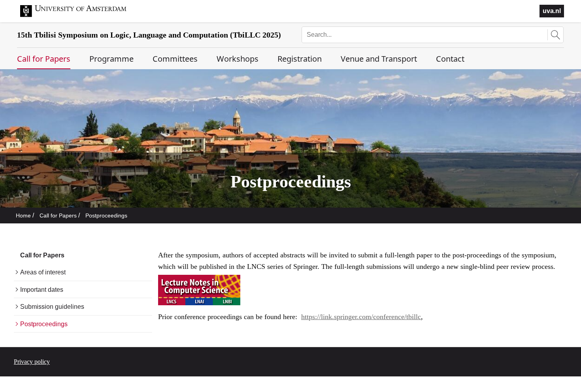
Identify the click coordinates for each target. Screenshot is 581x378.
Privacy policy (32, 361)
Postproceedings (106, 215)
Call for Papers (58, 215)
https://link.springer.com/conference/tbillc (361, 317)
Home (23, 215)
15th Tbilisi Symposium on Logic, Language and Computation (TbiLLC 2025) (149, 34)
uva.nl (552, 11)
